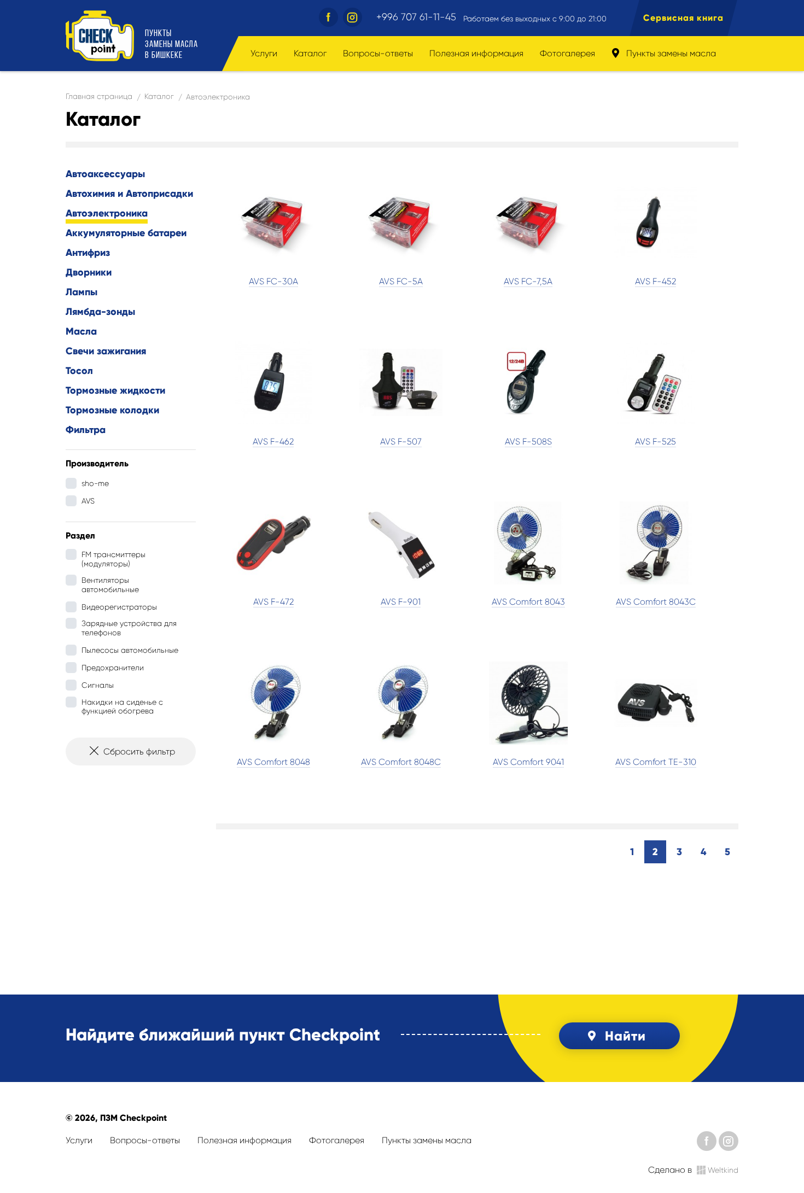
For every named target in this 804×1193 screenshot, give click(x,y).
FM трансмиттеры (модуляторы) (113, 559)
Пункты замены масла (670, 53)
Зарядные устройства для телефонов (129, 628)
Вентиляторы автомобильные (110, 585)
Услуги (263, 53)
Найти (625, 1036)
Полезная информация (476, 53)
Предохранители (112, 667)
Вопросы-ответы (378, 53)
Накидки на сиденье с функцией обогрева (122, 707)
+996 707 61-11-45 (416, 16)
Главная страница (99, 96)
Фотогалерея (567, 53)
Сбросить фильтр (139, 751)
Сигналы (97, 685)
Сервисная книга (683, 18)
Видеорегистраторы (119, 607)
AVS (88, 500)
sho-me (95, 483)
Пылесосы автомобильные (129, 650)
